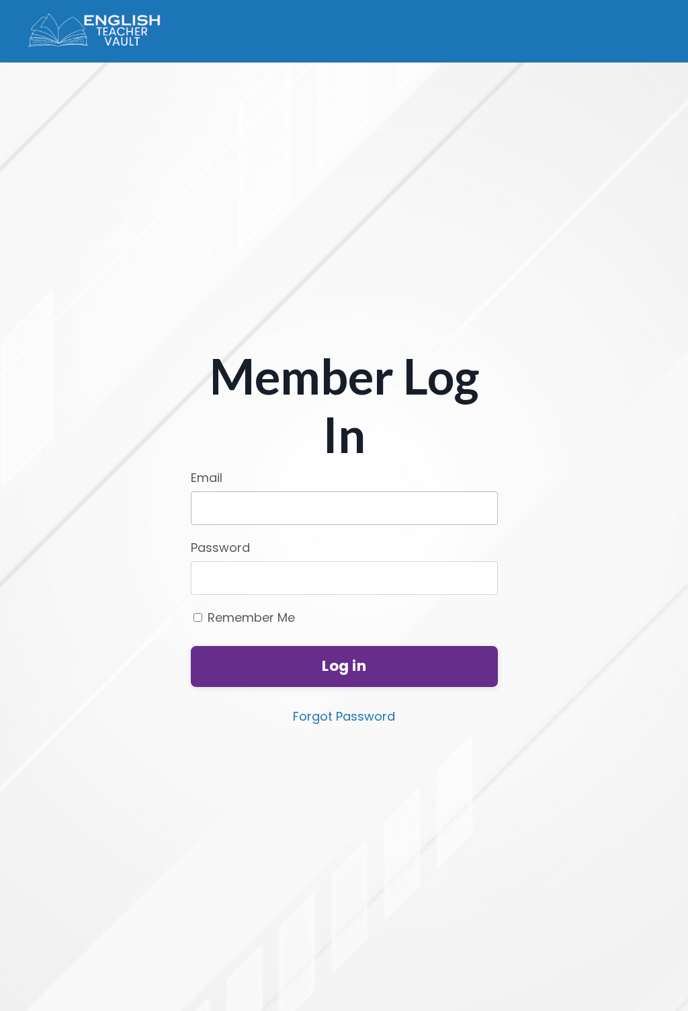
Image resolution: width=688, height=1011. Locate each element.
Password (220, 547)
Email (206, 477)
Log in (344, 665)
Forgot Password (344, 716)
